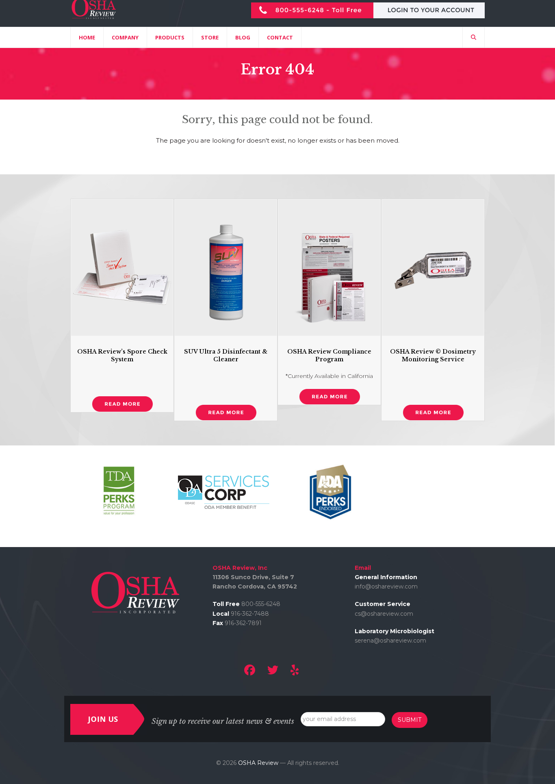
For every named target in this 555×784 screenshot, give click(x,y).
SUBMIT (409, 719)
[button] (473, 37)
